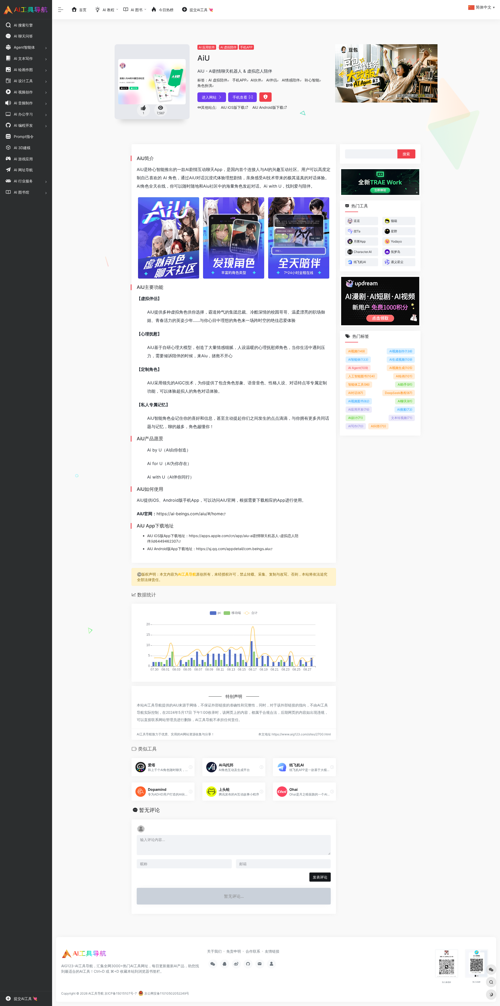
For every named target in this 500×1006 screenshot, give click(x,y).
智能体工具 (359, 384)
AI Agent (358, 368)
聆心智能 (312, 80)
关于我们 (214, 951)
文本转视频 (401, 418)
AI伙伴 (256, 80)
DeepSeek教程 (398, 393)
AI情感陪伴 (291, 80)
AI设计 (355, 418)
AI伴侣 (271, 80)
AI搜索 (404, 409)
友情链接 (272, 951)
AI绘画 (404, 376)
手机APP (246, 47)
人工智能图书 (361, 376)
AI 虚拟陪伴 (228, 47)
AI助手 (405, 384)
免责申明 (233, 951)
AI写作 (355, 426)
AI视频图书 (358, 401)
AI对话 (355, 393)
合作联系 (253, 951)
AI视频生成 (400, 368)
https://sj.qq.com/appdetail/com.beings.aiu (233, 548)
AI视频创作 (400, 351)
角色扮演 (204, 85)
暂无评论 (149, 810)
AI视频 (356, 351)
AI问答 (378, 426)
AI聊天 (405, 401)
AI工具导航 (187, 574)
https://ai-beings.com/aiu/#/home (190, 513)
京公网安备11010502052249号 (166, 993)
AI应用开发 (358, 409)
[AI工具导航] (84, 955)
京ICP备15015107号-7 (120, 993)
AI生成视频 (400, 359)
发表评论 (320, 877)
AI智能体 (358, 359)
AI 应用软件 (207, 47)
